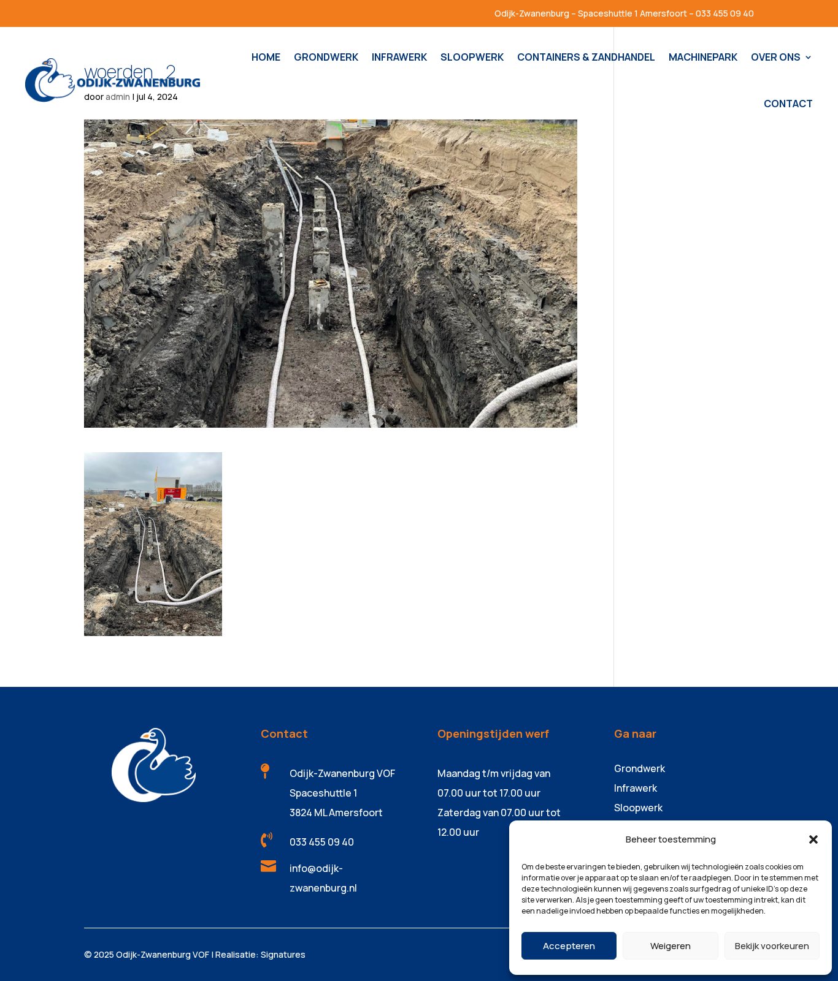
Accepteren (569, 945)
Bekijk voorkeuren (772, 945)
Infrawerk (635, 788)
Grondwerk (639, 768)
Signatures (283, 954)
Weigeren (670, 945)
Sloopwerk (638, 807)
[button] (813, 839)
